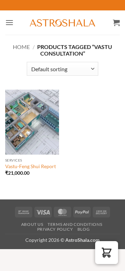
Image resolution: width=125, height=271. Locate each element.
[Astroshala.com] (62, 22)
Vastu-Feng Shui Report (30, 166)
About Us (32, 224)
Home (21, 46)
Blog (83, 229)
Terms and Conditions (75, 224)
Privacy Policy (55, 229)
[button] (9, 22)
